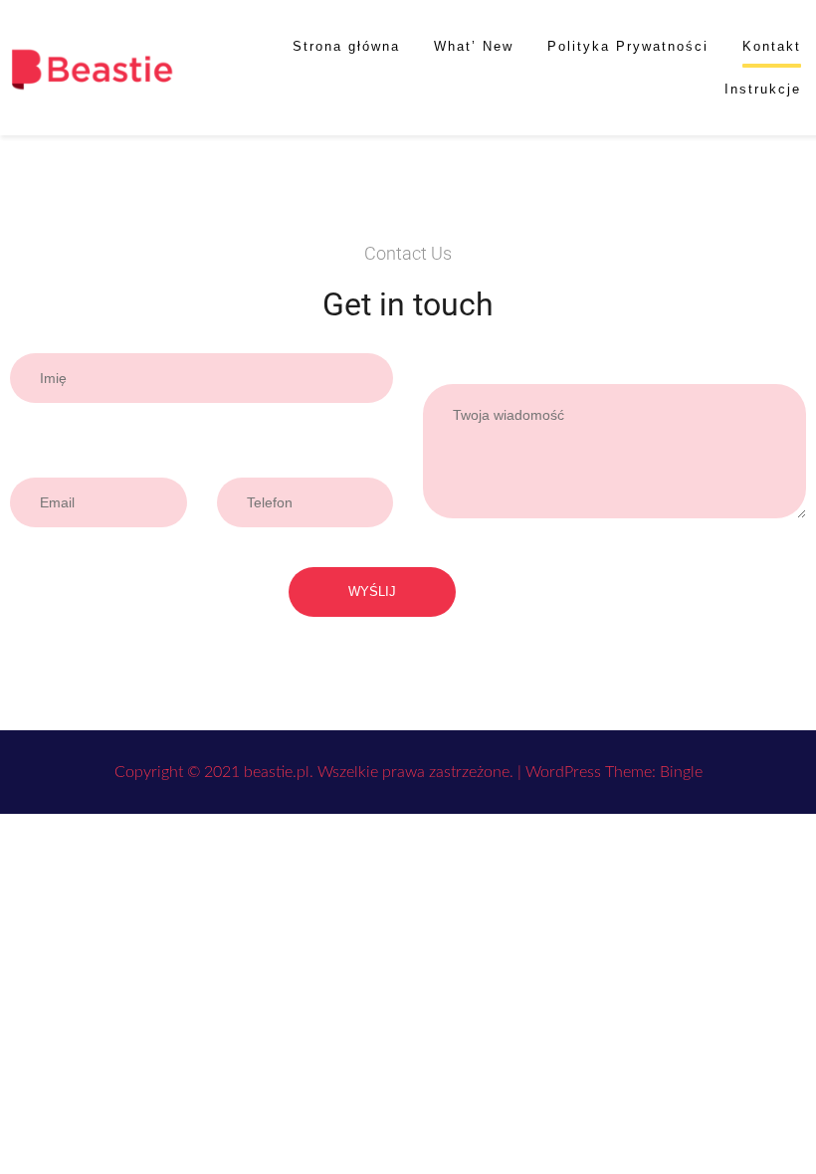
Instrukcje (762, 89)
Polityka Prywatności (628, 46)
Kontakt (771, 46)
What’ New (473, 46)
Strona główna (346, 46)
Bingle (681, 772)
